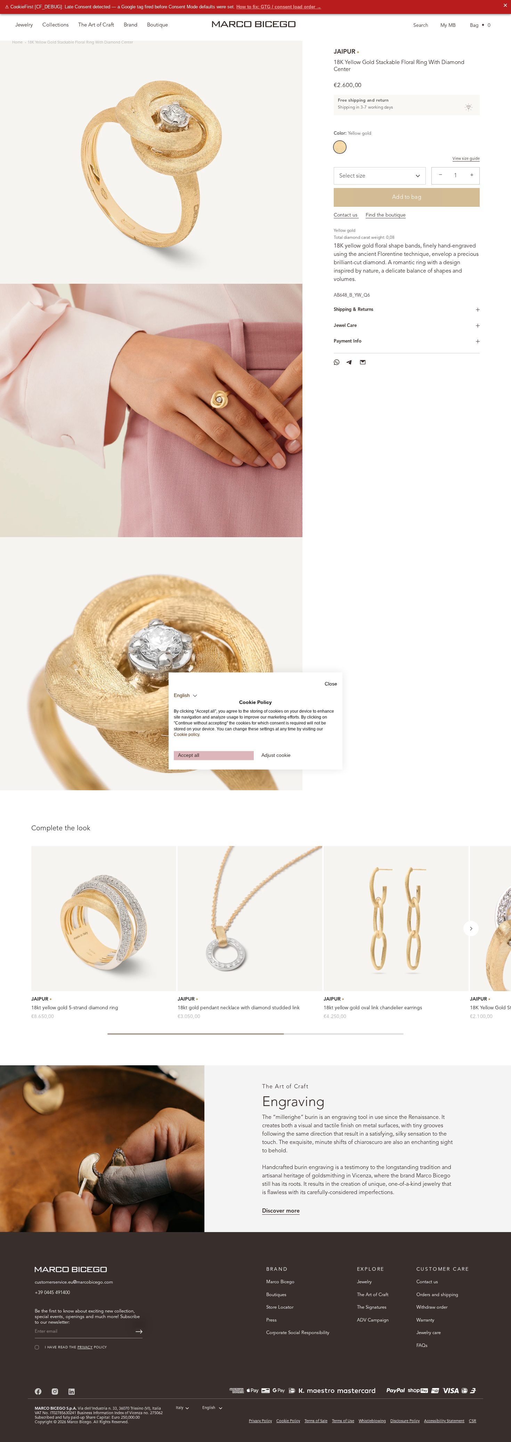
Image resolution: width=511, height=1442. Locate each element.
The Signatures (372, 1307)
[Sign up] (139, 1331)
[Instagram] (54, 1391)
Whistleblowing (372, 1421)
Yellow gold (340, 147)
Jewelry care (428, 1333)
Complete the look (60, 828)
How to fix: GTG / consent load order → (278, 6)
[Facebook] (38, 1391)
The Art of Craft (96, 25)
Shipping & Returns (353, 309)
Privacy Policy (260, 1421)
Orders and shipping (437, 1295)
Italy (179, 1408)
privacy (85, 1347)
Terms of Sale (316, 1421)
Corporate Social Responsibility (297, 1333)
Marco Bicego (280, 1282)
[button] (471, 928)
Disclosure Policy (405, 1421)
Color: (352, 133)
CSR (472, 1421)
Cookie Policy (288, 1421)
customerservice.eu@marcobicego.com (74, 1282)
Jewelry (364, 1282)
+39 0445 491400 (52, 1293)
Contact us (346, 215)
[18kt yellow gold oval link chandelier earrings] (396, 918)
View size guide (466, 159)
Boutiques (276, 1295)
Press (271, 1320)
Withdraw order (431, 1307)
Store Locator (279, 1307)
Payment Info (348, 341)
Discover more (281, 1211)
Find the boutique (386, 215)
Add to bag (406, 197)
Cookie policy (186, 734)
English (208, 1408)
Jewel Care (345, 325)
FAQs (422, 1345)
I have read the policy (76, 1347)
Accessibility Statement (444, 1421)
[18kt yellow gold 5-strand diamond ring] (103, 918)
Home (18, 43)
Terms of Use (343, 1421)
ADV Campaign (373, 1320)
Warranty (425, 1320)
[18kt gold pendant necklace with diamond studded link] (250, 918)
